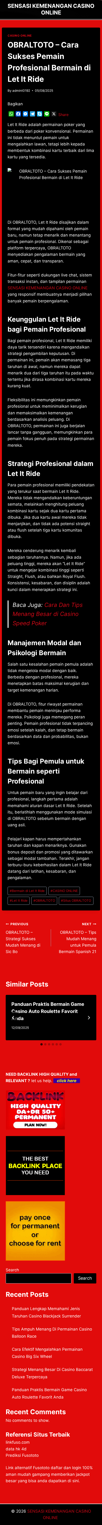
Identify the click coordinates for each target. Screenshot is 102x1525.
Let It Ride (19, 900)
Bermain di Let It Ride (27, 891)
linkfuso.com (18, 1442)
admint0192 (21, 90)
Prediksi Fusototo (22, 1455)
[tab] (41, 1044)
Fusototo (41, 1467)
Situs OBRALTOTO (76, 900)
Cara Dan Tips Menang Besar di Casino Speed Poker (48, 614)
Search (12, 1270)
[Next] (89, 1017)
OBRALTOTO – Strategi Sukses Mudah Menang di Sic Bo (23, 938)
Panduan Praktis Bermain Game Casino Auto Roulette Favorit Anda (47, 1011)
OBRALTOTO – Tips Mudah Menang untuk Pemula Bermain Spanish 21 (77, 938)
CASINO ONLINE (20, 35)
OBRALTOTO (44, 900)
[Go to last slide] (13, 1017)
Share (63, 114)
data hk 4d (16, 1449)
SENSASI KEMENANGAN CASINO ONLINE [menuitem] (48, 288)
